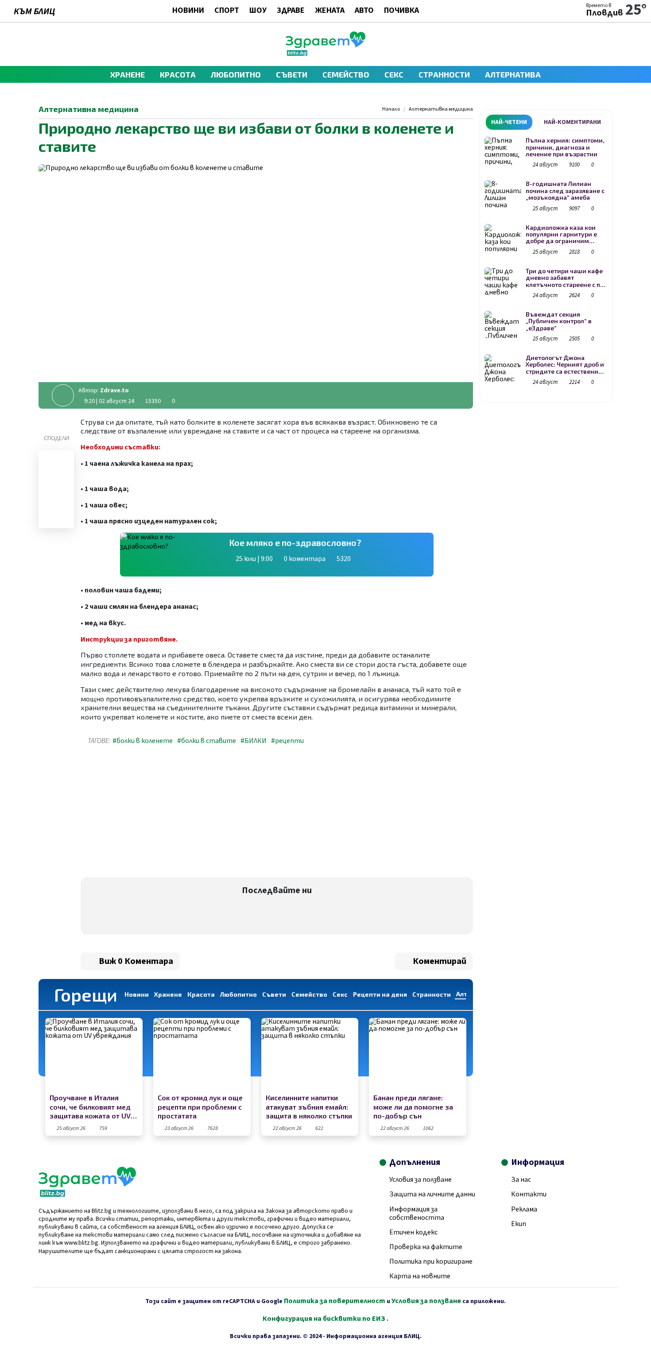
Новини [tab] (136, 994)
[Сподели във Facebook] (56, 460)
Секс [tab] (340, 994)
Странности (444, 74)
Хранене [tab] (168, 994)
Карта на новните (419, 1276)
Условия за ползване (420, 1179)
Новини (188, 11)
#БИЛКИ (253, 740)
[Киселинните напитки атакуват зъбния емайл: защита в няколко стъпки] (310, 1054)
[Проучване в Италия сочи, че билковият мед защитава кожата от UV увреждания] (94, 1054)
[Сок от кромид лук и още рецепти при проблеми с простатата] (202, 1054)
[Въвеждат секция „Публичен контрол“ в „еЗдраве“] (502, 325)
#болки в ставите (206, 740)
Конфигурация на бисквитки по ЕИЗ (325, 1318)
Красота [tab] (201, 994)
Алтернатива (513, 74)
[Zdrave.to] (325, 53)
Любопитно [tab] (238, 994)
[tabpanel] (546, 263)
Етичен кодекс (413, 1232)
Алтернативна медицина (441, 109)
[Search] (608, 44)
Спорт (226, 11)
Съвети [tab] (274, 994)
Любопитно (236, 74)
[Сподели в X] (56, 506)
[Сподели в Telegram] (56, 483)
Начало (391, 109)
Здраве (291, 11)
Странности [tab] (431, 994)
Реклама (524, 1209)
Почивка (401, 11)
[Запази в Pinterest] (56, 518)
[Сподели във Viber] (56, 472)
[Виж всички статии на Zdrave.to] (63, 395)
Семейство (345, 74)
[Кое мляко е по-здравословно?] (170, 554)
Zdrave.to (114, 390)
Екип (518, 1224)
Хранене (127, 74)
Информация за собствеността (416, 1213)
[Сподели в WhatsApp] (56, 495)
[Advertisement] (176, 813)
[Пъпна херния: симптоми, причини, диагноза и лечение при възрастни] (502, 151)
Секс (393, 74)
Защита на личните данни (432, 1194)
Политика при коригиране (431, 1261)
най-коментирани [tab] (572, 122)
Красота (178, 74)
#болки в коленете (142, 740)
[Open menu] (42, 44)
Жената (330, 11)
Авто (364, 11)
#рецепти (287, 740)
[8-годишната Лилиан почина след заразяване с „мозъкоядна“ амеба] (502, 194)
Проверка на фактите (425, 1247)
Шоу (258, 11)
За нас (521, 1179)
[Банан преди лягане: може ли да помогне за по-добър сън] (417, 1054)
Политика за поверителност (334, 1301)
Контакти (528, 1194)
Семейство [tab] (309, 994)
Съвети (291, 74)
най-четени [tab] (509, 122)
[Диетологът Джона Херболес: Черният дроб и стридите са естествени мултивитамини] (502, 368)
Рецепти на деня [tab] (380, 994)
